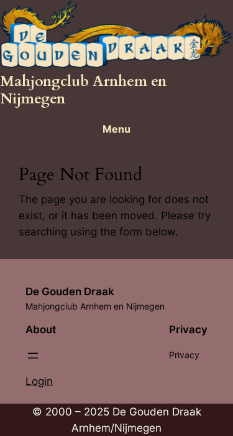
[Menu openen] (32, 355)
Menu (116, 129)
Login (39, 381)
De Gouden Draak (69, 291)
